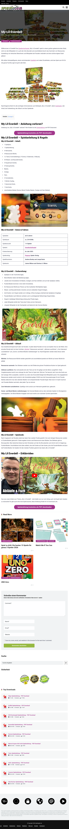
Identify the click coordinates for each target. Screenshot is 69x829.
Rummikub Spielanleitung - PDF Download (20, 724)
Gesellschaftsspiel (23, 48)
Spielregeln (58, 106)
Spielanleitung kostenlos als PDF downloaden (35, 133)
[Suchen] (66, 663)
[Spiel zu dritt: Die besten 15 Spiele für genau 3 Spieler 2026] (17, 530)
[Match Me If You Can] (52, 530)
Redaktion (24, 825)
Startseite (4, 35)
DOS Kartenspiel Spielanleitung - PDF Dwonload (21, 715)
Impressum (42, 825)
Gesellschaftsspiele (13, 35)
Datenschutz (12, 825)
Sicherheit (5, 825)
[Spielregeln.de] (14, 8)
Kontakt (3, 1)
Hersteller (9, 1)
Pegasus (27, 255)
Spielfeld (33, 60)
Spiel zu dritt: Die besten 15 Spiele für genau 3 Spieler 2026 (16, 546)
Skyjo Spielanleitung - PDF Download (18, 696)
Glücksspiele (21, 1)
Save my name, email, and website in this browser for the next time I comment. (28, 640)
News (27, 1)
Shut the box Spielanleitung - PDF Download (20, 782)
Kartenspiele (51, 541)
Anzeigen (10, 116)
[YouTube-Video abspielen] (34, 475)
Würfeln (27, 349)
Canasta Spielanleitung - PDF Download (19, 772)
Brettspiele (23, 35)
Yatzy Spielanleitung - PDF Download (18, 753)
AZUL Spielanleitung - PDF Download (18, 763)
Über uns (31, 825)
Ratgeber (15, 1)
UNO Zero (5, 582)
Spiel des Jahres (5, 3)
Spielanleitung (40, 127)
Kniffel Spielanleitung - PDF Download (19, 705)
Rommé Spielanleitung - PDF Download (19, 734)
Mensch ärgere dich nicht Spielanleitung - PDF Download (24, 743)
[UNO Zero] (17, 567)
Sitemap (19, 825)
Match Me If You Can (44, 545)
